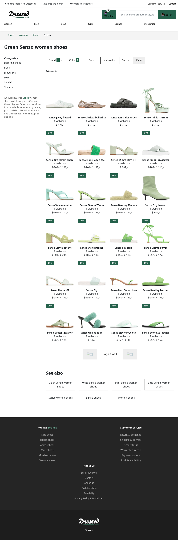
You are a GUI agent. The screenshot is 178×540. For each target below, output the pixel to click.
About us (89, 483)
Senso (26, 97)
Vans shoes (47, 450)
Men (36, 23)
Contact (172, 3)
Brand (54, 60)
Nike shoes (47, 434)
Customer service (156, 3)
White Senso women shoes (94, 384)
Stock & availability (131, 460)
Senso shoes (93, 397)
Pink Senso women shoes (126, 384)
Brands (118, 23)
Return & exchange (130, 434)
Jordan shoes (47, 439)
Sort (124, 60)
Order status (131, 445)
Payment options (131, 455)
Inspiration (150, 23)
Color (73, 60)
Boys (63, 23)
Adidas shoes (47, 445)
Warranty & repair (130, 450)
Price (92, 60)
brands (52, 427)
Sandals (8, 82)
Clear (139, 60)
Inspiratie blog (89, 472)
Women (8, 23)
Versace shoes (47, 460)
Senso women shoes (60, 397)
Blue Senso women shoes (159, 384)
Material (108, 60)
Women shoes (126, 397)
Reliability (89, 493)
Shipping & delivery (130, 439)
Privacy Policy (81, 498)
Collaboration (89, 488)
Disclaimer (98, 498)
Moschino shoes (47, 455)
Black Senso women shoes (60, 384)
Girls (90, 23)
